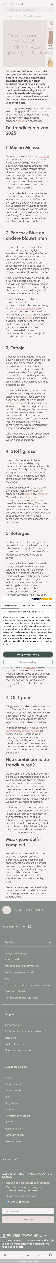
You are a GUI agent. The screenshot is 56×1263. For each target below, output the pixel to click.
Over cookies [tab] (28, 605)
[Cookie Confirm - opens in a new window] (42, 599)
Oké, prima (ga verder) (28, 654)
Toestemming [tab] (10, 605)
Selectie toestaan (28, 662)
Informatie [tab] (46, 605)
